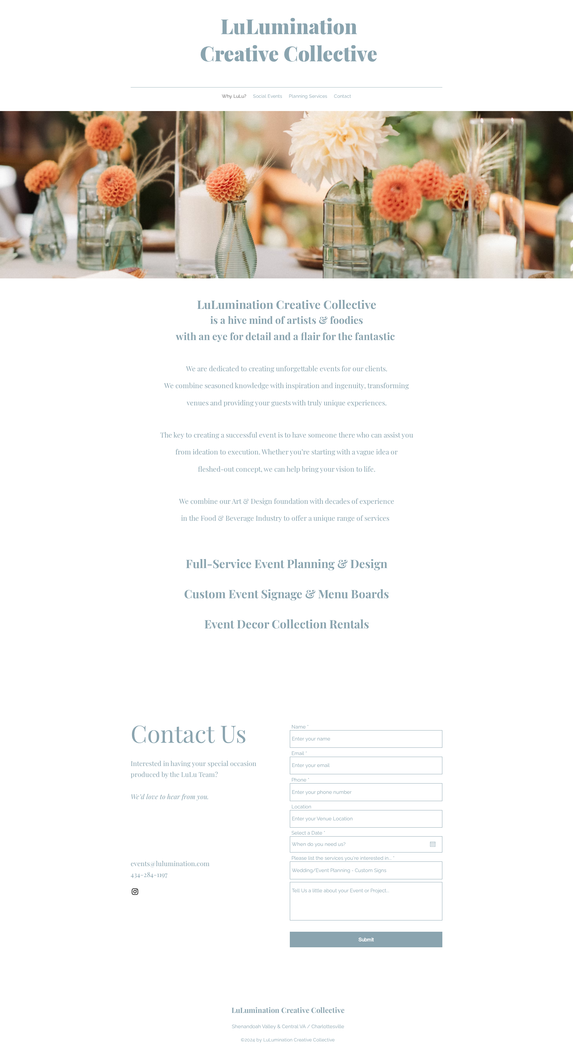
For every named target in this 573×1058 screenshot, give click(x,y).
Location (301, 806)
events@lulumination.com (170, 863)
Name (298, 727)
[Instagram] (135, 891)
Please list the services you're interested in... (341, 858)
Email (297, 753)
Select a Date (309, 833)
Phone (298, 780)
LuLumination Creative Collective (288, 39)
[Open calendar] (432, 844)
